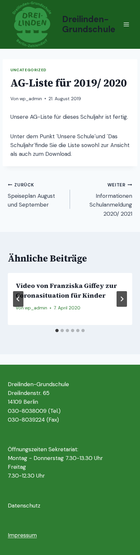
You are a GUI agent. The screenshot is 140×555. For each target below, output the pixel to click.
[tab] (57, 330)
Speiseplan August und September (31, 195)
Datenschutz (24, 505)
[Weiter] (122, 299)
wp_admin (31, 99)
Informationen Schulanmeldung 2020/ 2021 (111, 199)
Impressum (22, 535)
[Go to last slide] (18, 299)
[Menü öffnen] (126, 24)
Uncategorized (28, 70)
